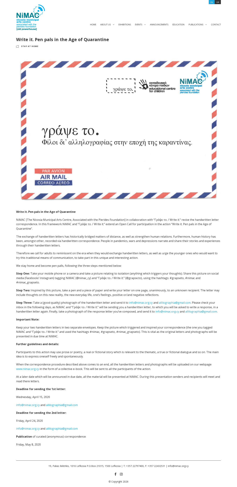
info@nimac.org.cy (141, 303)
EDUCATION (178, 24)
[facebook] (115, 474)
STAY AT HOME (29, 46)
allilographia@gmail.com (175, 303)
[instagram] (121, 474)
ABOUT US (105, 24)
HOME (93, 24)
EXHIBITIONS (124, 24)
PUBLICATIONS (196, 24)
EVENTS (138, 24)
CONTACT (216, 24)
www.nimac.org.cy (27, 369)
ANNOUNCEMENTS (159, 24)
